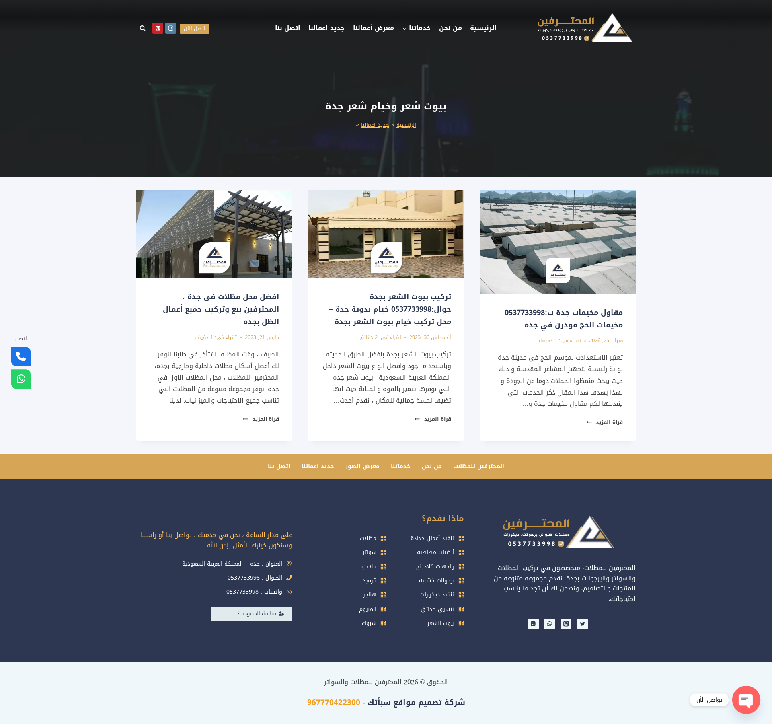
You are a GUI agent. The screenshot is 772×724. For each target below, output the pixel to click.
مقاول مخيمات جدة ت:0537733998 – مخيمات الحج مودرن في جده (560, 319)
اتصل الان (194, 28)
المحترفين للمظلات (478, 466)
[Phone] (533, 624)
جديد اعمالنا (326, 28)
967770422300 (333, 702)
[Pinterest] (157, 28)
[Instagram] (170, 28)
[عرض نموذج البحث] (142, 28)
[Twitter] (582, 624)
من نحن (450, 28)
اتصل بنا (287, 28)
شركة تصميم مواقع (429, 702)
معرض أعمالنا (373, 28)
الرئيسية (483, 28)
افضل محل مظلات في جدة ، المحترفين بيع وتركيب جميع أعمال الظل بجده (221, 309)
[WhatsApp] (549, 624)
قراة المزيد (605, 422)
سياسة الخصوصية (257, 614)
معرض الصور (362, 466)
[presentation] (558, 242)
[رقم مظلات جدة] (21, 356)
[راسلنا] (21, 379)
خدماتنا (401, 466)
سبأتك (379, 702)
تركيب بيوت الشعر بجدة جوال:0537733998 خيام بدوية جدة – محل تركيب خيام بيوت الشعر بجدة (390, 309)
